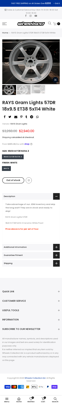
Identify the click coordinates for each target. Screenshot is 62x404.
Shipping (6, 137)
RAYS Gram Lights (19, 123)
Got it (6, 3)
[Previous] (6, 62)
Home (5, 32)
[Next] (56, 62)
